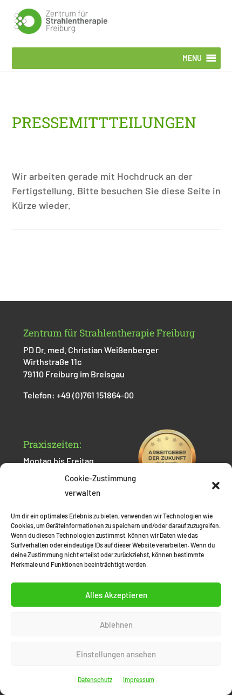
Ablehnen (116, 624)
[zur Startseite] (61, 20)
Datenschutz (95, 679)
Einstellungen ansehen (116, 654)
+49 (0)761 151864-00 (95, 395)
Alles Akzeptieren (116, 595)
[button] (215, 485)
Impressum (138, 679)
